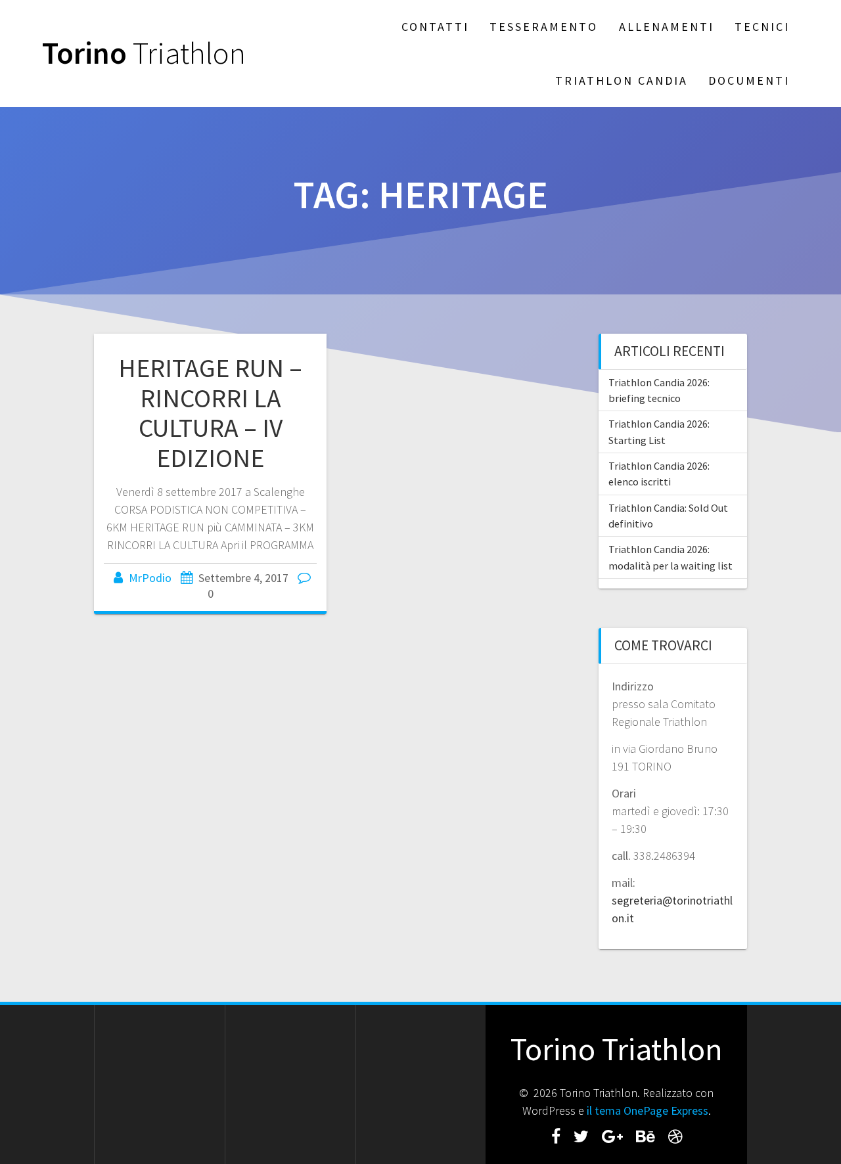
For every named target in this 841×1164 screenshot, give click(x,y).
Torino (144, 53)
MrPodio (150, 577)
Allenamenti (666, 26)
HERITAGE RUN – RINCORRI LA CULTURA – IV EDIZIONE (210, 412)
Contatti (435, 26)
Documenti (749, 80)
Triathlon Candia (621, 80)
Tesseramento (543, 26)
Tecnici (762, 26)
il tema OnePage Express (647, 1110)
